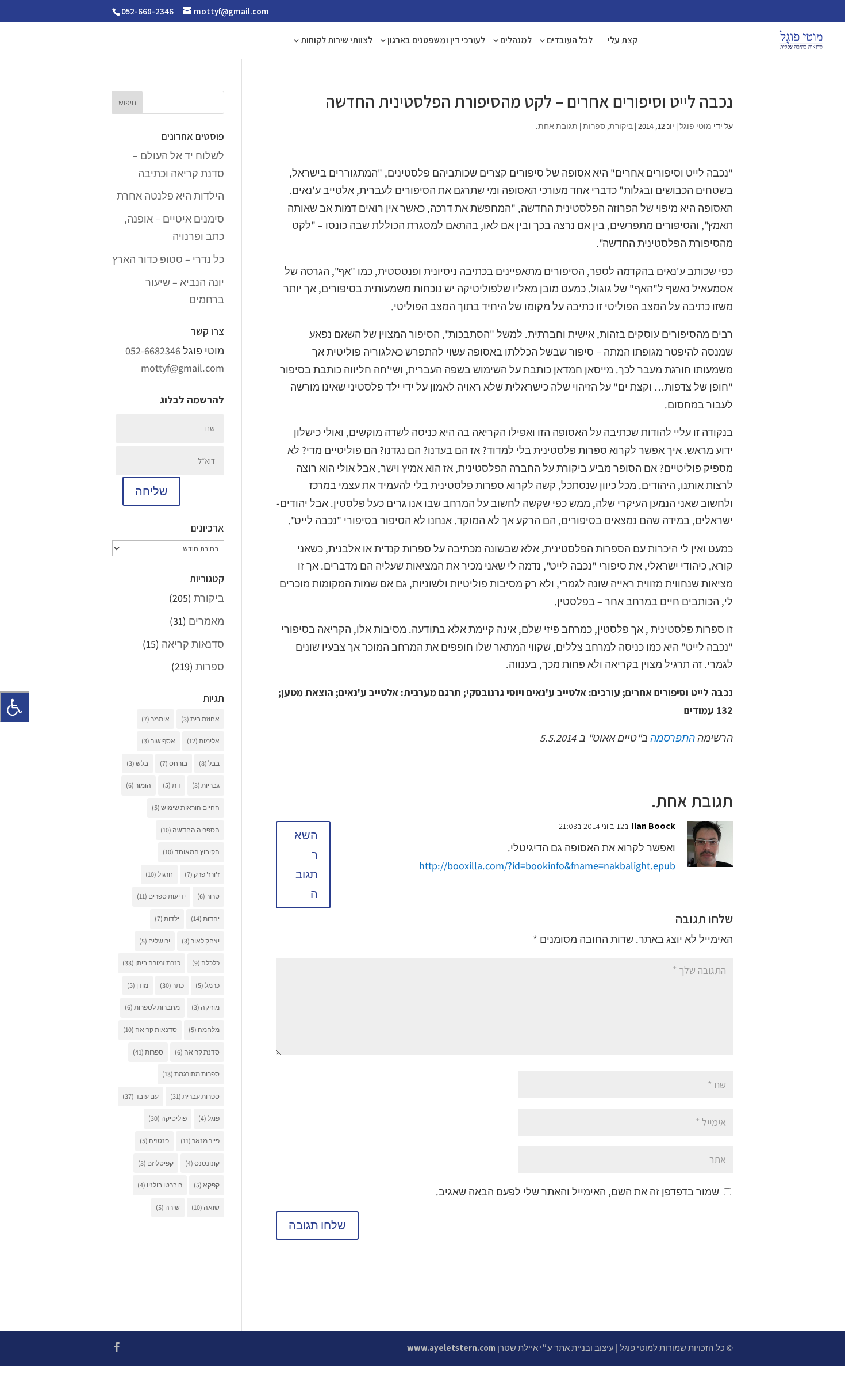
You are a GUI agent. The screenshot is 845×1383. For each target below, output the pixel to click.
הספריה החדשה (190, 830)
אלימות (203, 740)
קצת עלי (622, 41)
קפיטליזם (156, 1163)
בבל (209, 763)
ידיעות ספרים (161, 896)
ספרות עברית (195, 1096)
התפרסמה (672, 737)
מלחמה (204, 1029)
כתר (172, 985)
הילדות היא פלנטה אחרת (170, 196)
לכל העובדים (570, 41)
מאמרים (206, 621)
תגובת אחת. (557, 126)
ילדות (167, 918)
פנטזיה (154, 1140)
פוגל (209, 1118)
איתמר (155, 719)
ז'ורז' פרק (202, 874)
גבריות (206, 785)
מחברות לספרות (152, 1007)
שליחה (151, 491)
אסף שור (158, 740)
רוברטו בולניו (159, 1184)
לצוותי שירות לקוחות (336, 41)
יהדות (205, 918)
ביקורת (621, 126)
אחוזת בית (200, 719)
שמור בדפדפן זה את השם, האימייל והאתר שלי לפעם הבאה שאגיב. (577, 1191)
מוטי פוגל (695, 126)
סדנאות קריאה (193, 644)
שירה (168, 1207)
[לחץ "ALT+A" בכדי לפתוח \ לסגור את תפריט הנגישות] (14, 707)
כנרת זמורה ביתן (151, 962)
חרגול (159, 874)
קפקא (207, 1184)
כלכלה (206, 962)
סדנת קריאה (197, 1052)
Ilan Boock (653, 826)
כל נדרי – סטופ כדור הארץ (168, 259)
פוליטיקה (167, 1118)
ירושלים (154, 941)
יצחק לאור (201, 941)
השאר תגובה (306, 864)
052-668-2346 (147, 11)
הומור (138, 785)
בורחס (173, 763)
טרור (208, 896)
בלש (137, 763)
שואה (205, 1207)
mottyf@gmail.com (182, 368)
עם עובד (140, 1096)
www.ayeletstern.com (451, 1347)
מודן (137, 985)
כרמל (207, 985)
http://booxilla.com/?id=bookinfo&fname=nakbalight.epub (547, 865)
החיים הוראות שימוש (186, 807)
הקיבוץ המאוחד (191, 851)
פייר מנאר (200, 1140)
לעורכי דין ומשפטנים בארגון (436, 41)
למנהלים (516, 41)
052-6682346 (152, 350)
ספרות (594, 126)
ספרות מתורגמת (191, 1073)
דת (171, 785)
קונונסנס (202, 1163)
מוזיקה (205, 1007)
